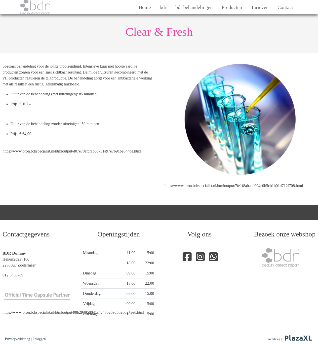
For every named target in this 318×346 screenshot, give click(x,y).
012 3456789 (12, 275)
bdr (163, 7)
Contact (285, 7)
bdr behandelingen (194, 7)
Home (145, 7)
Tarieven (260, 7)
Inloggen (39, 339)
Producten (232, 7)
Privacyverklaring (17, 339)
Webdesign (274, 339)
